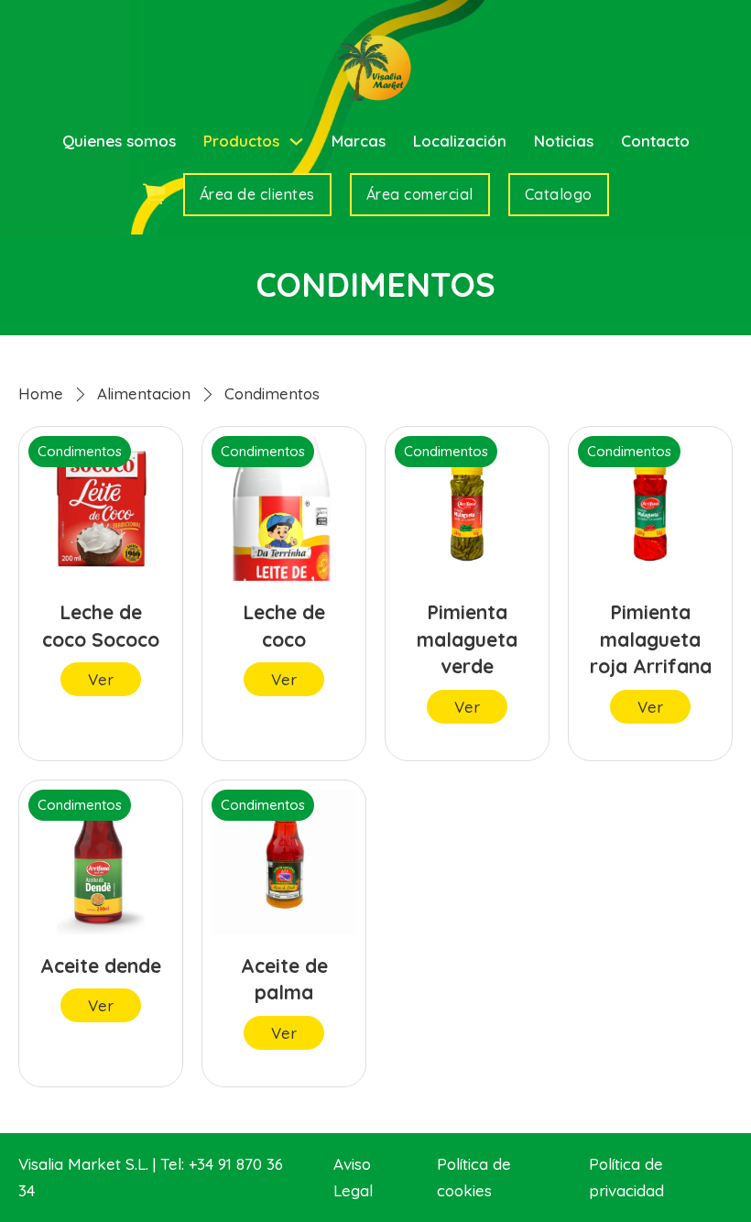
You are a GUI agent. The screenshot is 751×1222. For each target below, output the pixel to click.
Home (40, 393)
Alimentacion (143, 393)
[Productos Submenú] (296, 141)
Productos (241, 140)
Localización (459, 140)
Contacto (655, 140)
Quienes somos (119, 140)
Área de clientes (257, 194)
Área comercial (419, 194)
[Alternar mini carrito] (154, 194)
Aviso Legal (353, 1177)
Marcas (359, 140)
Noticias (563, 140)
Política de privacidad (626, 1177)
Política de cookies (474, 1177)
